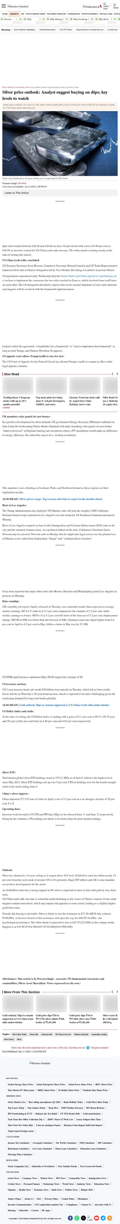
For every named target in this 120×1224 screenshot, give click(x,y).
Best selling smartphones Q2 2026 (44, 1102)
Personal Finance (32, 1184)
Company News (29, 1178)
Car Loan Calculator (42, 1148)
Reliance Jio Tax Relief (46, 1113)
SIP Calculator (105, 1142)
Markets (14, 14)
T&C (39, 1198)
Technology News (51, 1184)
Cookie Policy (68, 1198)
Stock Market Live (16, 1102)
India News (57, 1189)
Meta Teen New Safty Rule (20, 1125)
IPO (22, 14)
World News (68, 1184)
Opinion (12, 1189)
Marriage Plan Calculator (20, 1154)
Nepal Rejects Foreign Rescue (89, 30)
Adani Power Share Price (80, 1084)
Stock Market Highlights (24, 30)
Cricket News (14, 1184)
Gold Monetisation (47, 30)
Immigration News (97, 1178)
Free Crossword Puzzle (91, 1166)
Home (5, 14)
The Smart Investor (56, 14)
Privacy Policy (51, 1198)
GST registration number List (49, 1204)
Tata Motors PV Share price (21, 1090)
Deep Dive (53, 1107)
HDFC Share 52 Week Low (60, 1119)
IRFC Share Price (103, 1084)
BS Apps (46, 1210)
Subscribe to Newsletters (43, 1166)
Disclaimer (83, 1198)
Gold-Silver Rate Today (97, 1102)
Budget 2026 (87, 1189)
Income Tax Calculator (18, 1142)
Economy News (41, 1189)
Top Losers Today (16, 1107)
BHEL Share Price (46, 1090)
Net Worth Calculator (66, 1142)
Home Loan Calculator (66, 1148)
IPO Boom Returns (95, 1107)
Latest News (13, 1178)
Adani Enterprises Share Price (50, 1084)
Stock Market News (35, 14)
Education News (101, 1184)
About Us (28, 1198)
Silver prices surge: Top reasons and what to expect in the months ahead (61, 499)
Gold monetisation (91, 1113)
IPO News (60, 1178)
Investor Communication (19, 1204)
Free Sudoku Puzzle (67, 1166)
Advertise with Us (103, 1204)
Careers (35, 1210)
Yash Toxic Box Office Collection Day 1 (26, 1119)
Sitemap (12, 1210)
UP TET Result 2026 (70, 1113)
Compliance (72, 1204)
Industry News (84, 1184)
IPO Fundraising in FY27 (20, 1113)
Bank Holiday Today (73, 1102)
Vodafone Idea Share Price (95, 1090)
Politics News (71, 1189)
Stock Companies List (18, 1166)
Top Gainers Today (36, 1107)
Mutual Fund (106, 14)
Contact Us (86, 1204)
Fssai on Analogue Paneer (48, 1125)
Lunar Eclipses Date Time (88, 1119)
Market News (46, 1178)
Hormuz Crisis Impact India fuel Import (83, 1125)
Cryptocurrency (89, 14)
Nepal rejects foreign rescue (21, 1131)
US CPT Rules (66, 30)
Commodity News (77, 1178)
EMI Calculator (87, 1142)
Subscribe (23, 1210)
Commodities (74, 14)
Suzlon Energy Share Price (20, 1084)
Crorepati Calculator (42, 1142)
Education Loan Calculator (93, 1148)
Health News (25, 1189)
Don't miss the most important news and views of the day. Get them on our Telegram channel (60, 1047)
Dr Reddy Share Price (68, 1090)
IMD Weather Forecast (72, 1107)
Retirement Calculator (18, 1148)
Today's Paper (14, 1198)
